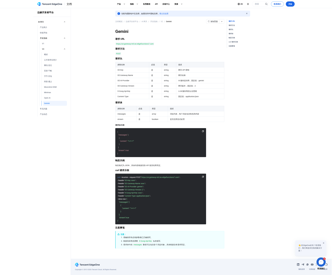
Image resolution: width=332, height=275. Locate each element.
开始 (290, 4)
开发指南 (154, 21)
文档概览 (119, 21)
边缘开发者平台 (132, 21)
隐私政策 (302, 269)
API (156, 4)
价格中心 (166, 4)
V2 (162, 21)
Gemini (169, 21)
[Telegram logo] (303, 264)
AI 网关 (144, 21)
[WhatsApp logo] (307, 264)
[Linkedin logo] (298, 264)
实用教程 (146, 4)
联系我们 (277, 4)
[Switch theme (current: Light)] (248, 4)
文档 (69, 4)
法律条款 (312, 269)
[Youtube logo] (312, 264)
